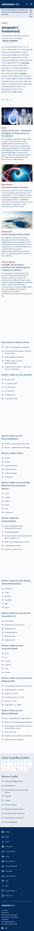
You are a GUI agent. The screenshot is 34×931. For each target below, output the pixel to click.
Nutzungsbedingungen (8, 922)
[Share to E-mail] (3, 99)
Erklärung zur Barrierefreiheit (10, 917)
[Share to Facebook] (7, 99)
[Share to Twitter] (11, 99)
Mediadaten (5, 919)
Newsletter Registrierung (9, 924)
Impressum (5, 910)
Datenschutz (5, 912)
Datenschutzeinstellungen (9, 915)
